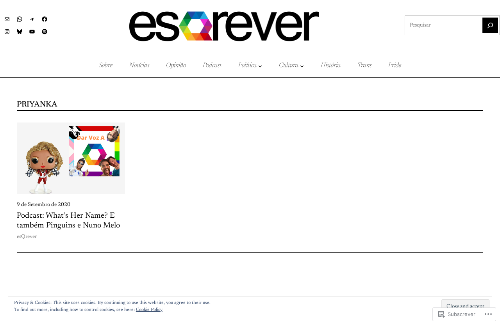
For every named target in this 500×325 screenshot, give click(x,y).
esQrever (27, 237)
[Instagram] (7, 31)
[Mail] (7, 19)
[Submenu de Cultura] (302, 66)
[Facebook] (44, 19)
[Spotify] (44, 31)
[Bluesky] (19, 31)
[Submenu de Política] (260, 66)
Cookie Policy (149, 309)
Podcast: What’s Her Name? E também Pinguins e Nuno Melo (68, 221)
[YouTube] (32, 31)
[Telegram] (32, 19)
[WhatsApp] (19, 19)
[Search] (490, 25)
